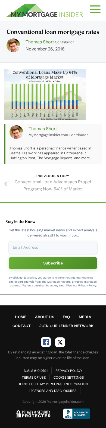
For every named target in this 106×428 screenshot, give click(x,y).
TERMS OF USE (34, 377)
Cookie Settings (69, 377)
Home (20, 317)
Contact (22, 326)
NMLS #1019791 (36, 371)
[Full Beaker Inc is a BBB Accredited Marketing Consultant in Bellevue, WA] (76, 413)
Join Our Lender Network (66, 326)
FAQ (66, 317)
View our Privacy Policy (81, 285)
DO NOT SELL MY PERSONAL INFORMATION (53, 384)
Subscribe (53, 263)
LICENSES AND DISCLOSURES (52, 391)
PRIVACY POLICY (68, 371)
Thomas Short (40, 41)
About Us (44, 317)
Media (85, 317)
